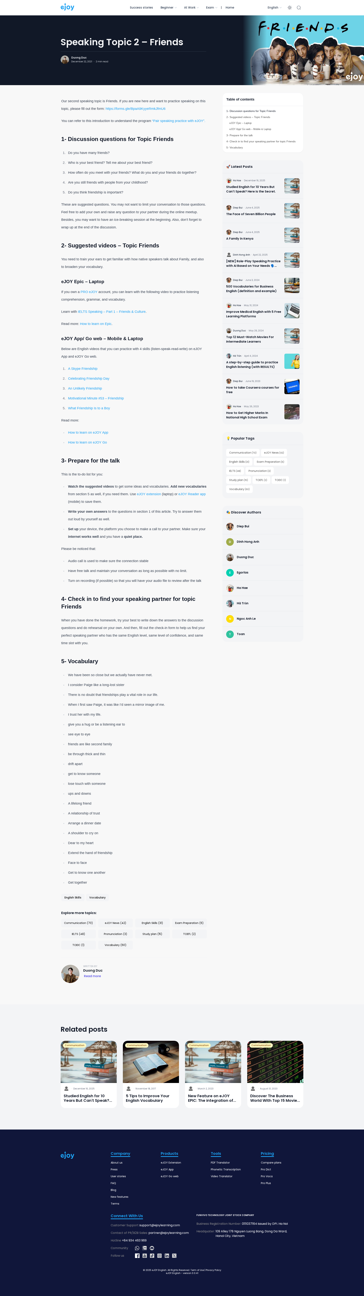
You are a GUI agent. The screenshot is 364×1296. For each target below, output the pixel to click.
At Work (189, 8)
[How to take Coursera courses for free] (292, 386)
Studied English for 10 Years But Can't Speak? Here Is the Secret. (251, 189)
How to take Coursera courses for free (252, 389)
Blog (113, 1190)
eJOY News (274, 453)
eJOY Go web (170, 1176)
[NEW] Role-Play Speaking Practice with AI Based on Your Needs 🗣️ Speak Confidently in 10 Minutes (253, 263)
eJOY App (167, 1169)
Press (114, 1169)
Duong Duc (79, 57)
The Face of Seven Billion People (251, 214)
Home (230, 8)
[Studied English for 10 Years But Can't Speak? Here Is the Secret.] (292, 185)
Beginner (167, 8)
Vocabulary (239, 489)
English (273, 8)
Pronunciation (260, 471)
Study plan (238, 480)
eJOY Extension (171, 1162)
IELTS (235, 471)
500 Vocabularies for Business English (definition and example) (251, 288)
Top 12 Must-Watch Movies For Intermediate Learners (250, 339)
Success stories (141, 8)
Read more (92, 976)
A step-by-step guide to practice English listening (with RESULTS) (252, 364)
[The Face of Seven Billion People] (292, 210)
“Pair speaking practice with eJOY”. (178, 121)
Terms (115, 1204)
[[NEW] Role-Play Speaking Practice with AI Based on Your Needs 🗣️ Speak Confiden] (292, 260)
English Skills (239, 462)
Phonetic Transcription (226, 1169)
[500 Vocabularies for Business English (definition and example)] (292, 285)
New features (119, 1197)
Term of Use (197, 1270)
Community (119, 1248)
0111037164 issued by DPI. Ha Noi (265, 1224)
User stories (118, 1176)
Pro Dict (266, 1169)
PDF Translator (220, 1162)
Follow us (117, 1255)
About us (116, 1162)
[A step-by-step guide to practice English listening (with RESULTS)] (292, 361)
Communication (243, 453)
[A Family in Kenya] (262, 235)
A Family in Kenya (239, 238)
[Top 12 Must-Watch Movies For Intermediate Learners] (292, 336)
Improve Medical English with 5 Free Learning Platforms (253, 314)
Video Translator (221, 1176)
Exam (210, 8)
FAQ (113, 1183)
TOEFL (261, 480)
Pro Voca (267, 1176)
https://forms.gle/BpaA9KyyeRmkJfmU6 (136, 109)
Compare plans (271, 1162)
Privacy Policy (213, 1270)
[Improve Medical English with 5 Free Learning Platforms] (292, 310)
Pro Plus (266, 1183)
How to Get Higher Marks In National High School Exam (247, 415)
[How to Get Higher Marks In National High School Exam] (292, 411)
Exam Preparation (270, 462)
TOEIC (280, 480)
